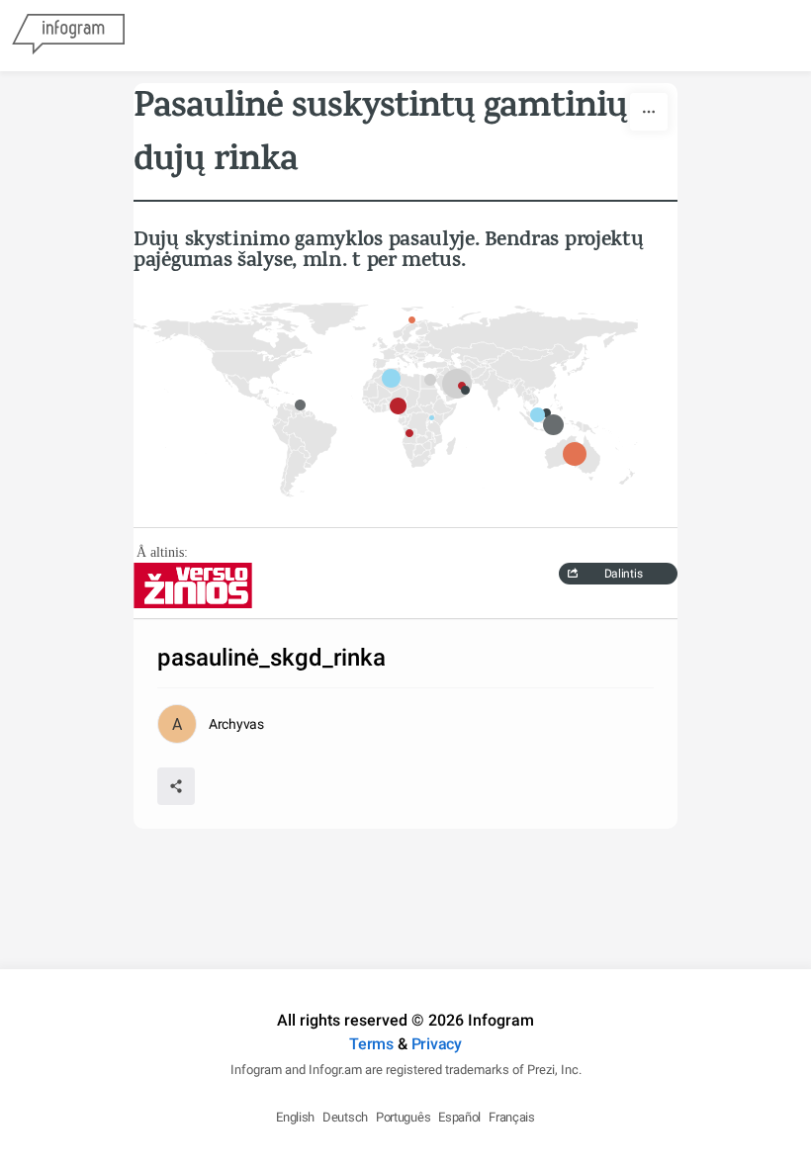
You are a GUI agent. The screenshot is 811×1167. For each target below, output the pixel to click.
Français (512, 1117)
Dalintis (623, 574)
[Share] (176, 786)
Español (459, 1117)
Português (403, 1117)
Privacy (436, 1043)
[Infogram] (68, 35)
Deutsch (345, 1117)
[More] (649, 112)
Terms (371, 1043)
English (295, 1117)
